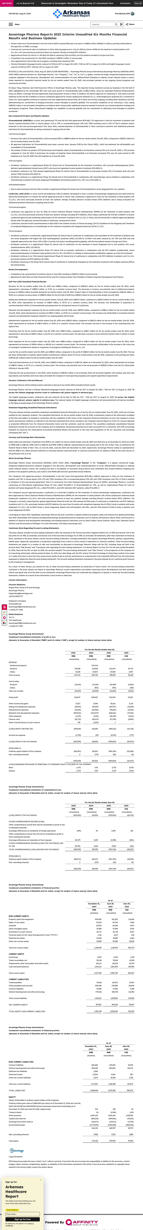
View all (138, 3)
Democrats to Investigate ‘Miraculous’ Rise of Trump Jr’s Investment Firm (77, 3)
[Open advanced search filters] (121, 24)
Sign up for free (23, 1219)
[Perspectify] (4, 612)
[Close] (41, 1180)
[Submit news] (4, 607)
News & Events (20, 403)
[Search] (116, 24)
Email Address (12, 1210)
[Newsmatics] (4, 623)
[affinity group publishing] (4, 617)
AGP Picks (7, 3)
